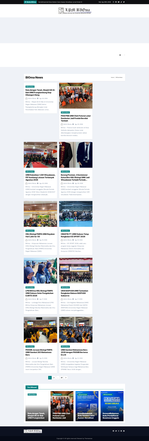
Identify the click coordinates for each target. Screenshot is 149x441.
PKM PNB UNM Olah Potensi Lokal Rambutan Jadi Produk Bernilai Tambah (76, 118)
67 (62, 378)
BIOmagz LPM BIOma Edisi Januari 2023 (92, 60)
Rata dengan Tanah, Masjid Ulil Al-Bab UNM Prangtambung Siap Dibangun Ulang (40, 92)
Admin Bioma (32, 98)
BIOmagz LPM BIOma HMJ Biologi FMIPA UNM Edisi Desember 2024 (65, 45)
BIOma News (30, 86)
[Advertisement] (74, 30)
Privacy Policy (35, 45)
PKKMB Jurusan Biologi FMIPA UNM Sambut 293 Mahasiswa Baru (39, 352)
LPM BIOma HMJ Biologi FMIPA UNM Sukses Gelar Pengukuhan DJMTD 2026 (39, 293)
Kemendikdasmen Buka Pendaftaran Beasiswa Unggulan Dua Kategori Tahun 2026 (111, 418)
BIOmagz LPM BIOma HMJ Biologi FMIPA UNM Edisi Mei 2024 (51, 55)
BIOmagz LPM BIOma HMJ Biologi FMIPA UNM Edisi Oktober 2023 (52, 60)
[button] (124, 55)
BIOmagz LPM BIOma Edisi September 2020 (45, 64)
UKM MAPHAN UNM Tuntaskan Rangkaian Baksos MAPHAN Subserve (74, 293)
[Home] (26, 55)
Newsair (79, 438)
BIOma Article (83, 394)
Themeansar (88, 438)
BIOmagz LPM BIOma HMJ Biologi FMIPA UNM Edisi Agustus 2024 (52, 50)
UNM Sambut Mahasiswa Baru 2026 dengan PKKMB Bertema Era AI (74, 352)
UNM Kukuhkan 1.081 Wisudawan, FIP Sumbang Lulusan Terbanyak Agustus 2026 (40, 177)
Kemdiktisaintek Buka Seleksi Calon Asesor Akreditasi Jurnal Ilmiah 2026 (86, 416)
